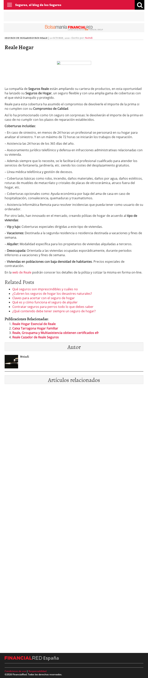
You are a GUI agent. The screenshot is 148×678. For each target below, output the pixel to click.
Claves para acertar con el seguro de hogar (43, 298)
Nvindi (88, 38)
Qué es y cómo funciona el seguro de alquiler (45, 302)
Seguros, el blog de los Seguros (38, 5)
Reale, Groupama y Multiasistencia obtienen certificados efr (55, 333)
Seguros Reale (38, 38)
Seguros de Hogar (17, 38)
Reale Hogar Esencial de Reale (34, 324)
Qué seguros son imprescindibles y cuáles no (45, 289)
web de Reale (21, 272)
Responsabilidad (37, 671)
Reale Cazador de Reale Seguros (35, 337)
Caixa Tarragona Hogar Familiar (35, 328)
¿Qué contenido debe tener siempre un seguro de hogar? (54, 311)
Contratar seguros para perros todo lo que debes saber (52, 307)
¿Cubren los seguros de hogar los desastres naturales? (52, 293)
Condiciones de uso (15, 671)
